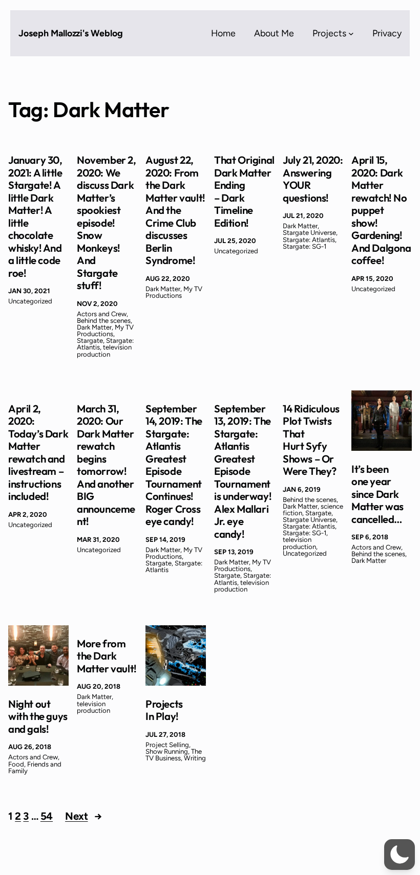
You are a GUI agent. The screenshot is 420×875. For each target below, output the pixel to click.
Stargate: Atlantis (309, 240)
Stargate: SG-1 (304, 246)
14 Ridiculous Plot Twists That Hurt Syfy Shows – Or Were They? (311, 440)
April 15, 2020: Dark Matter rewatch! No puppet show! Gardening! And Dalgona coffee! (381, 210)
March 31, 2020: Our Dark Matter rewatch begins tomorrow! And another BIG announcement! (106, 465)
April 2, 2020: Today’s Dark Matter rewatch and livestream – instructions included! (38, 453)
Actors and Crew (102, 314)
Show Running (166, 751)
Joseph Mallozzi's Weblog (70, 33)
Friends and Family (34, 767)
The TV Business (173, 755)
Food (16, 764)
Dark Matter (94, 327)
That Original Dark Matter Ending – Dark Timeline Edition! (244, 191)
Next (83, 816)
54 (46, 816)
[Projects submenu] (351, 33)
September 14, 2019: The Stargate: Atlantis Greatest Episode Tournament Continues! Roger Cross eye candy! (173, 465)
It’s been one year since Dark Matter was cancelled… (377, 494)
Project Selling (167, 745)
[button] (399, 854)
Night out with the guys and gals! (38, 716)
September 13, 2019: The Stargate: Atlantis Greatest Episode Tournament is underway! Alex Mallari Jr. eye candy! (242, 471)
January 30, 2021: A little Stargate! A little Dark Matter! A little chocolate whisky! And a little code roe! (35, 216)
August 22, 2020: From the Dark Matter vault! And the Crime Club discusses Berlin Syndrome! (175, 210)
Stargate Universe (309, 232)
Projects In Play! (164, 710)
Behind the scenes (104, 320)
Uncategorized (30, 301)
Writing (195, 758)
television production (104, 350)
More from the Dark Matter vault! (107, 656)
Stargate (90, 340)
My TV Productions (105, 330)
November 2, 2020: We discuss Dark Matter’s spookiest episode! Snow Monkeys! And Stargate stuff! (106, 223)
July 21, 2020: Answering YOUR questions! (313, 179)
